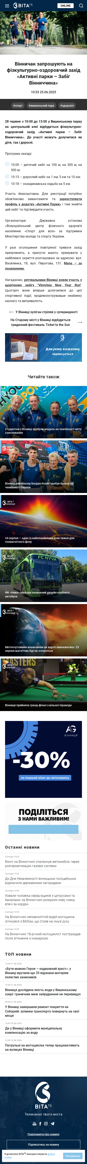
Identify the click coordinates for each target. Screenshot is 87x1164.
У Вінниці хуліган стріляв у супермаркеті (46, 312)
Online (65, 5)
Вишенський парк (42, 105)
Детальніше (43, 861)
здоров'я (68, 105)
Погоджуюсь (72, 1156)
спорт (19, 105)
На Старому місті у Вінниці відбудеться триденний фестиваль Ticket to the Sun (40, 322)
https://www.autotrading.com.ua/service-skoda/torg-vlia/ (43, 759)
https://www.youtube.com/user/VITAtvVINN (43, 347)
